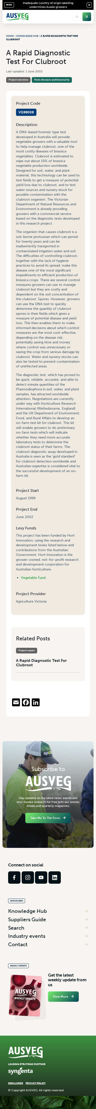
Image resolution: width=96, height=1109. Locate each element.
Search (16, 928)
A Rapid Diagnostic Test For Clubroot (41, 662)
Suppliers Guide (27, 919)
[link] (14, 877)
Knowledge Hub (27, 36)
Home (10, 36)
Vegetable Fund (33, 577)
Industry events (26, 936)
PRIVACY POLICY (36, 1083)
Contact (18, 944)
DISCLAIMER (15, 1083)
